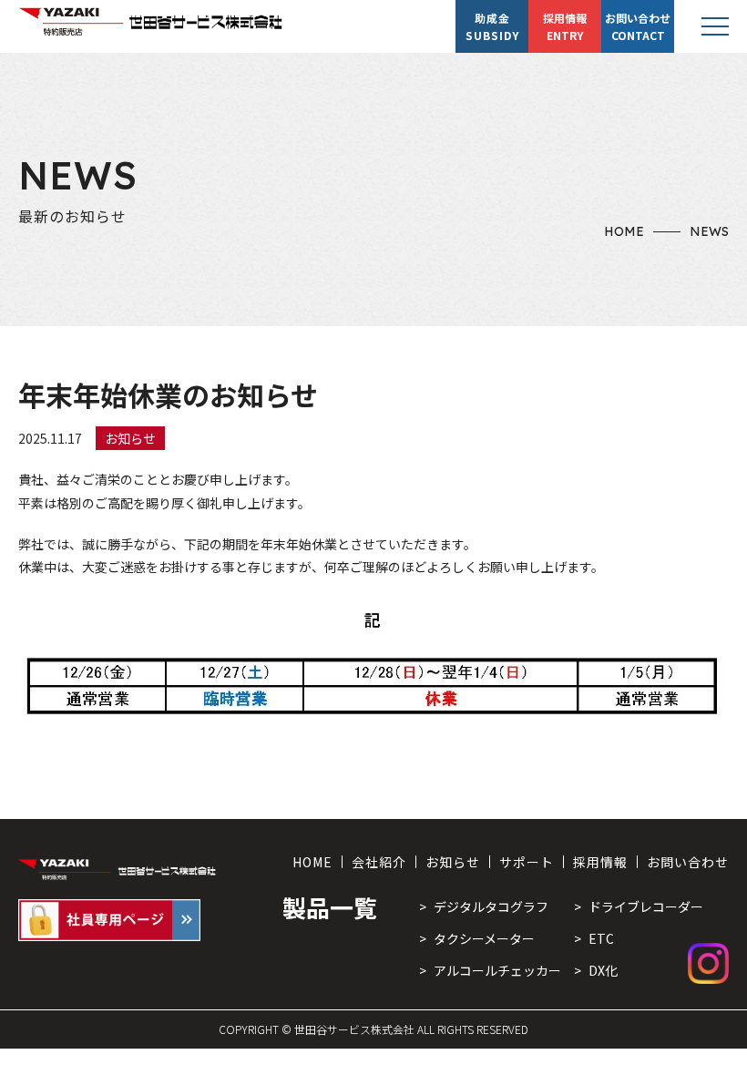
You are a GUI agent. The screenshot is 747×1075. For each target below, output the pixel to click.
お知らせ (452, 862)
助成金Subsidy (492, 26)
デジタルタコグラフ (491, 906)
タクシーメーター (484, 938)
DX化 (603, 970)
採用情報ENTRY (565, 26)
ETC (601, 938)
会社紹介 (379, 862)
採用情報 (600, 862)
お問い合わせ (688, 862)
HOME (624, 231)
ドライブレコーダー (645, 906)
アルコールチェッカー (497, 970)
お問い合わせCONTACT (637, 26)
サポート (526, 862)
